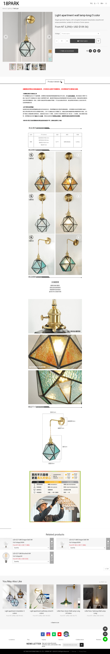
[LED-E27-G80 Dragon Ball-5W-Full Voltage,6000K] (62, 544)
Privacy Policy (82, 651)
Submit (82, 645)
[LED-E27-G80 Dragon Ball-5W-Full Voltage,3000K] (6, 544)
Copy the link (99, 50)
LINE (94, 50)
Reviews (98, 639)
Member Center (95, 3)
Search (98, 3)
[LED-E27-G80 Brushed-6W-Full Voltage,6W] (6, 558)
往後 (106, 582)
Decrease (56, 41)
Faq (28, 639)
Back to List (55, 622)
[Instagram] (48, 634)
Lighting (9, 8)
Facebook (90, 50)
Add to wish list (98, 41)
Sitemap (74, 651)
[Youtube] (59, 634)
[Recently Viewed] (105, 628)
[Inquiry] (105, 634)
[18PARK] (11, 3)
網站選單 (106, 3)
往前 (100, 582)
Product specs (66, 33)
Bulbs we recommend (67, 51)
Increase (67, 41)
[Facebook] (43, 634)
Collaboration (80, 639)
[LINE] (54, 634)
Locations (12, 639)
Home (4, 8)
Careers (60, 639)
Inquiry (44, 639)
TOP (107, 569)
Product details (53, 82)
